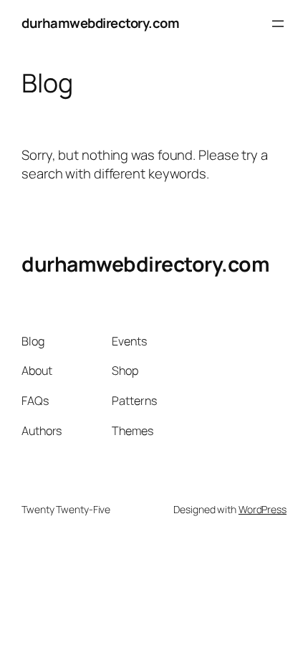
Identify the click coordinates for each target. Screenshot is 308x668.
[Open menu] (278, 23)
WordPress (263, 509)
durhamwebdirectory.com (100, 23)
